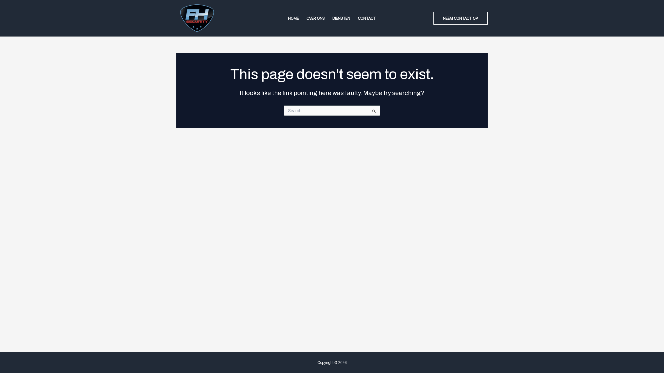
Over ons (316, 18)
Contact (367, 18)
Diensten (341, 18)
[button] (460, 18)
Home (293, 18)
